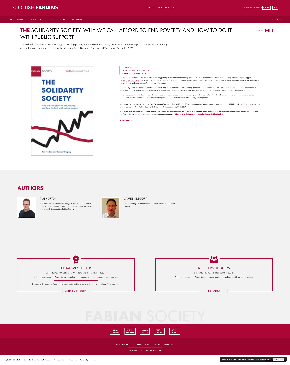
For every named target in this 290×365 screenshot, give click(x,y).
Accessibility (84, 360)
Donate (266, 8)
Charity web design (35, 360)
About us (62, 19)
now (127, 120)
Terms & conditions (59, 360)
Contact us (144, 351)
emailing (243, 104)
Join (275, 8)
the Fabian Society (75, 291)
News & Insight (17, 19)
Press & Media (258, 8)
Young (130, 331)
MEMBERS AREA (248, 8)
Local (174, 331)
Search (275, 19)
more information (265, 359)
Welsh (159, 331)
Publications (35, 19)
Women (115, 331)
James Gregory (143, 70)
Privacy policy (73, 360)
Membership (77, 19)
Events (50, 19)
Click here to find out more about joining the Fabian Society (199, 114)
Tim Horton (130, 70)
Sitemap (93, 360)
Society (144, 331)
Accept (278, 359)
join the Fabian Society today (166, 111)
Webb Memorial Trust (131, 80)
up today (214, 291)
